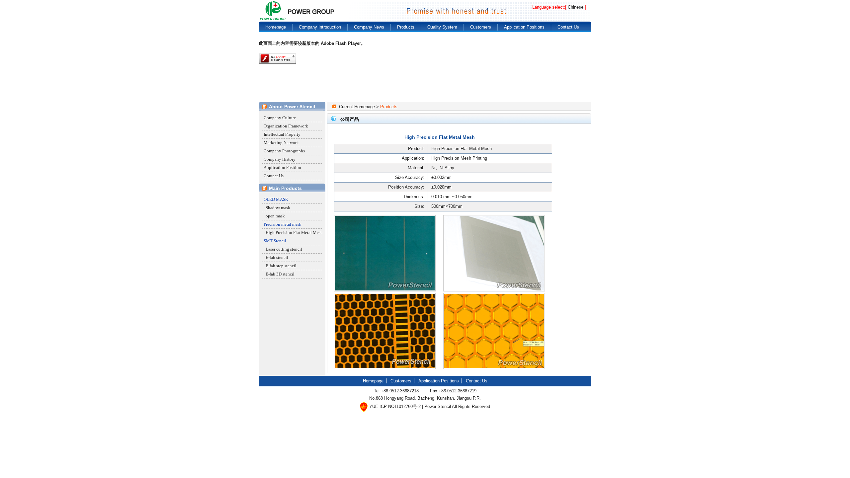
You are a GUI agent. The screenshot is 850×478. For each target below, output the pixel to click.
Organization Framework (286, 125)
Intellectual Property (282, 134)
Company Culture (280, 117)
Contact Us (274, 175)
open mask (275, 215)
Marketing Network (281, 142)
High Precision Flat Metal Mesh (294, 232)
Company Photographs (284, 150)
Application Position (282, 167)
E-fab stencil (277, 257)
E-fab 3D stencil (280, 274)
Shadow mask (278, 207)
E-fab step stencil (281, 265)
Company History (280, 159)
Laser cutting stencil (284, 249)
